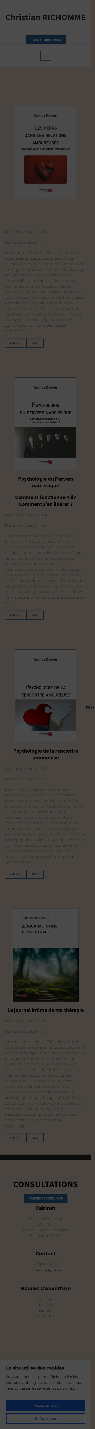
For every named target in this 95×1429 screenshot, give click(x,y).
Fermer (88, 707)
